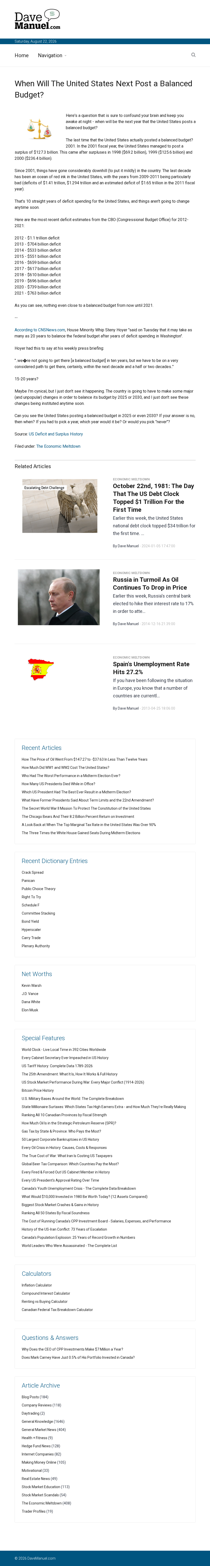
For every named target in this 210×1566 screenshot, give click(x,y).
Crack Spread (33, 872)
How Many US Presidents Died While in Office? (58, 784)
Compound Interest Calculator (46, 1293)
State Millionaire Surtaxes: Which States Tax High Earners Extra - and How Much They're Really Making (104, 1107)
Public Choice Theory (39, 889)
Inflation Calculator (37, 1285)
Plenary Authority (36, 946)
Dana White (31, 1002)
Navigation (50, 55)
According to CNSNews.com (40, 329)
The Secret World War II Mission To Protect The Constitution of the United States (86, 808)
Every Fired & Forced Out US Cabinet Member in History (66, 1172)
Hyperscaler (31, 930)
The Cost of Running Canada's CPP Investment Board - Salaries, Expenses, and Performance (96, 1221)
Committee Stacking (38, 913)
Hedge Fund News (36, 1446)
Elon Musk (30, 1010)
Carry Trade (31, 938)
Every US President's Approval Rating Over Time (60, 1180)
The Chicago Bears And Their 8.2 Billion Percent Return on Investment (78, 817)
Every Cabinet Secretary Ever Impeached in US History (65, 1058)
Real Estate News (36, 1479)
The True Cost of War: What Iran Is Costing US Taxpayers (67, 1156)
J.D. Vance (30, 994)
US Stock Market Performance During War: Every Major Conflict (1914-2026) (83, 1082)
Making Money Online (39, 1462)
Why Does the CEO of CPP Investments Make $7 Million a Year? (72, 1349)
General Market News (39, 1430)
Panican (28, 881)
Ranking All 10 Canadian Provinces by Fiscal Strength (64, 1115)
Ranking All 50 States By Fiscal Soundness (56, 1213)
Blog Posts (30, 1397)
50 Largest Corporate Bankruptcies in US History (60, 1139)
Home (22, 55)
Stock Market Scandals (40, 1495)
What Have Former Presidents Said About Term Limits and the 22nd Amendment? (88, 800)
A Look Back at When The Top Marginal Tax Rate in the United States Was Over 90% (89, 825)
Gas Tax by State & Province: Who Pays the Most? (61, 1131)
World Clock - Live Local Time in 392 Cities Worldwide (64, 1050)
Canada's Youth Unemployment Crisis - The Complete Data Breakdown (79, 1188)
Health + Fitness (34, 1438)
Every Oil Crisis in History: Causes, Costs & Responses (64, 1148)
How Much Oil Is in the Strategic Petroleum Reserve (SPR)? (69, 1123)
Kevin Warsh (31, 986)
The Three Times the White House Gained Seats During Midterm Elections (81, 833)
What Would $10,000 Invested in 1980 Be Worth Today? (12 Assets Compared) (85, 1197)
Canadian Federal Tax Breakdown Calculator (57, 1310)
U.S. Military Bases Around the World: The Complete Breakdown (73, 1099)
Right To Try (31, 897)
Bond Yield (30, 921)
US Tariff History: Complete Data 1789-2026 (57, 1066)
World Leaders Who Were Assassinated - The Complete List (69, 1246)
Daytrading (30, 1413)
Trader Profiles (34, 1511)
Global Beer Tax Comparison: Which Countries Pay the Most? (70, 1164)
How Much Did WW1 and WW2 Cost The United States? (65, 768)
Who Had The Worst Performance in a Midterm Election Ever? (71, 776)
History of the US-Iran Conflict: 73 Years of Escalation (64, 1229)
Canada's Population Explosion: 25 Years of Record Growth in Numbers (78, 1237)
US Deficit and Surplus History (56, 434)
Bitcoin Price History (38, 1090)
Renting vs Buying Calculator (45, 1302)
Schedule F (30, 905)
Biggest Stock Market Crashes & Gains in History (60, 1205)
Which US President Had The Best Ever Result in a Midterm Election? (76, 792)
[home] (38, 20)
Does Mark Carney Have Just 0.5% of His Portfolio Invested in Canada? (78, 1357)
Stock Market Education (41, 1487)
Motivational (32, 1470)
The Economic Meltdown (58, 446)
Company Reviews (37, 1405)
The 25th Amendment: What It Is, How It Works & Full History (70, 1074)
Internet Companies (38, 1454)
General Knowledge (37, 1421)
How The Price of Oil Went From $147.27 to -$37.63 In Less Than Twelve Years (85, 759)
